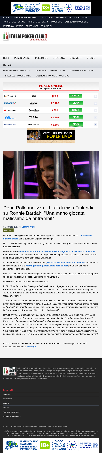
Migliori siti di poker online (56, 18)
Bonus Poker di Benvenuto (25, 18)
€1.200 (55, 124)
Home (6, 18)
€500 (55, 96)
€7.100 (55, 103)
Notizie (7, 65)
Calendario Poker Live (76, 22)
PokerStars (34, 110)
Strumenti (46, 26)
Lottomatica (33, 124)
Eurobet (33, 103)
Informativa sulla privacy (12, 416)
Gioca (75, 96)
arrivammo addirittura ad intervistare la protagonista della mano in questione (56, 251)
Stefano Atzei (28, 227)
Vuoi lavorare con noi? (11, 412)
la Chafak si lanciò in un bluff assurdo (66, 262)
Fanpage (31, 347)
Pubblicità (6, 408)
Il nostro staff (7, 399)
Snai (34, 96)
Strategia (8, 26)
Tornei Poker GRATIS (37, 22)
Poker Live (56, 22)
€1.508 (55, 117)
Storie (19, 26)
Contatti (6, 403)
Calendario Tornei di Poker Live (52, 76)
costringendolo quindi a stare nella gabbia (47, 266)
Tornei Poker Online (14, 22)
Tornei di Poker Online (82, 70)
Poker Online (81, 18)
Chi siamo (6, 394)
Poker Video (32, 26)
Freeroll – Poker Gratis (18, 76)
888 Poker (33, 117)
